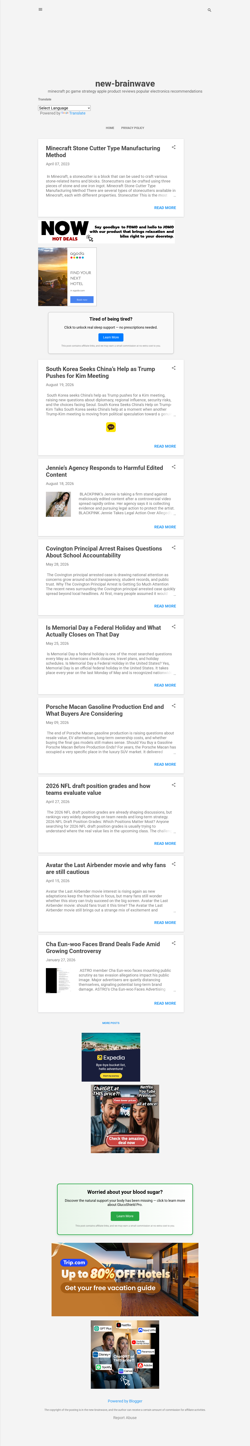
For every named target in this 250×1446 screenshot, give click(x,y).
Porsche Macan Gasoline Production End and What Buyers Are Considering (105, 710)
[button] (173, 147)
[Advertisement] (125, 50)
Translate (77, 113)
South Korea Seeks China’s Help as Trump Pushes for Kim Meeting (100, 372)
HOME (110, 128)
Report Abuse (125, 1417)
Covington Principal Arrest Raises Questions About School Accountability (104, 552)
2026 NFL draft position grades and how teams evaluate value (98, 789)
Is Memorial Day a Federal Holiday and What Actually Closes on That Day (103, 631)
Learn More (111, 337)
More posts (111, 1023)
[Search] (209, 11)
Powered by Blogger (125, 1401)
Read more (165, 207)
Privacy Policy (132, 128)
